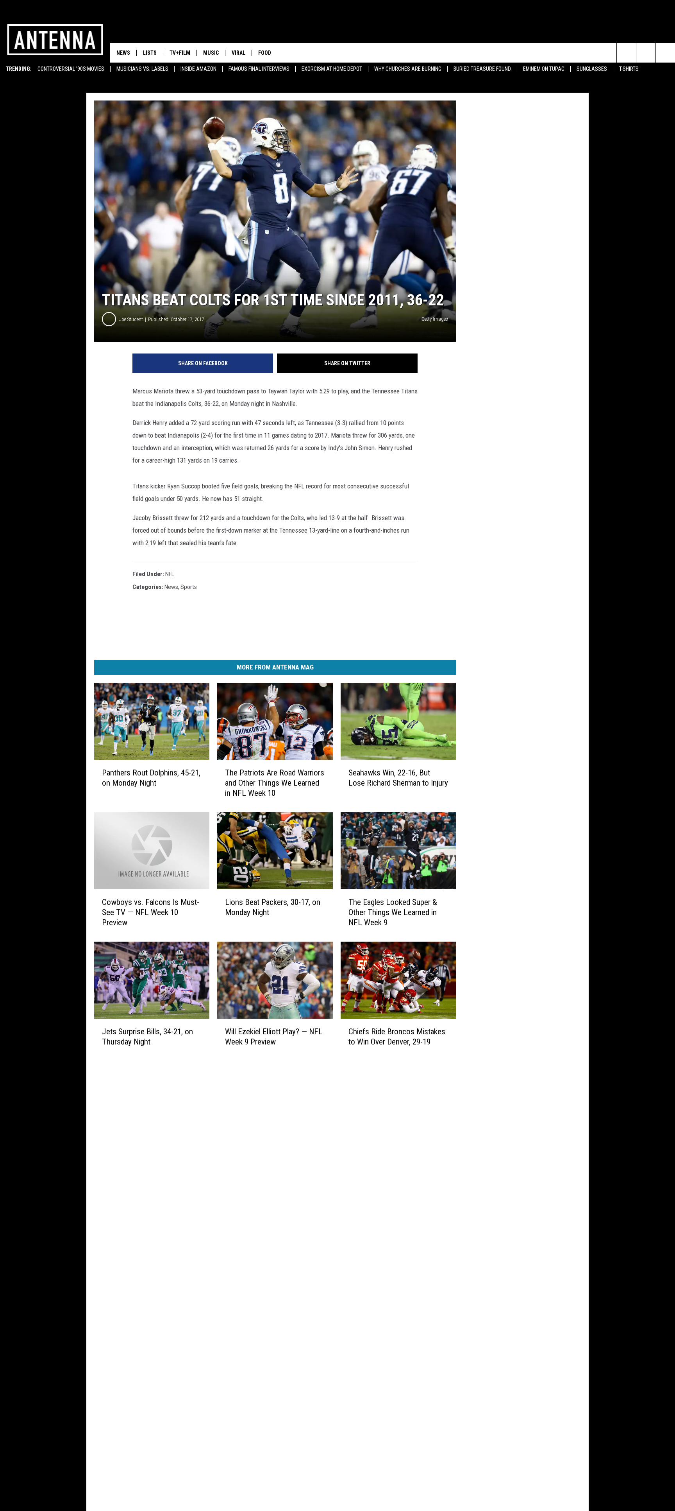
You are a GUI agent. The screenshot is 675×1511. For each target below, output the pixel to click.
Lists (150, 53)
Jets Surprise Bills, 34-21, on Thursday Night (147, 1036)
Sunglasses (592, 69)
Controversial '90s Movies (71, 69)
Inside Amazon (198, 69)
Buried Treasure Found (482, 69)
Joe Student (131, 319)
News (123, 53)
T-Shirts (629, 69)
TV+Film (180, 53)
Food (264, 53)
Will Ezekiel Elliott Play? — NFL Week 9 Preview (274, 1036)
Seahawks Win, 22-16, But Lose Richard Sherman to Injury (398, 778)
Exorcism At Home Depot (332, 69)
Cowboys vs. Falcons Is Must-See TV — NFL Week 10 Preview (150, 912)
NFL (169, 574)
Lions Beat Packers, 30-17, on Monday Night (272, 907)
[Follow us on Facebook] (645, 53)
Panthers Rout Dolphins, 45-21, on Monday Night (151, 778)
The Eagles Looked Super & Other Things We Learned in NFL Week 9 (392, 912)
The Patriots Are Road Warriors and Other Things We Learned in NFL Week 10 (274, 783)
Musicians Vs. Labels (142, 69)
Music (211, 53)
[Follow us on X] (665, 53)
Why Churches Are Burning (407, 69)
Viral (238, 53)
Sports (188, 587)
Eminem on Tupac (543, 69)
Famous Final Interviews (259, 69)
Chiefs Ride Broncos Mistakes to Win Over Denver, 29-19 (396, 1036)
